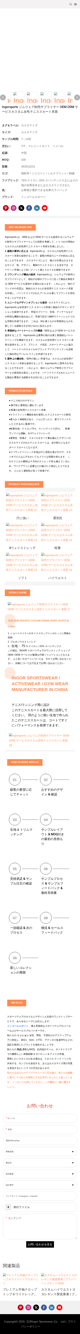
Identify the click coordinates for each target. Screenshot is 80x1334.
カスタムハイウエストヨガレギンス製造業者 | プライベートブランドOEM (58, 1292)
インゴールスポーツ (18, 1026)
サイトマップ (50, 1326)
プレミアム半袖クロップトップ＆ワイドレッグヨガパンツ (20, 1292)
